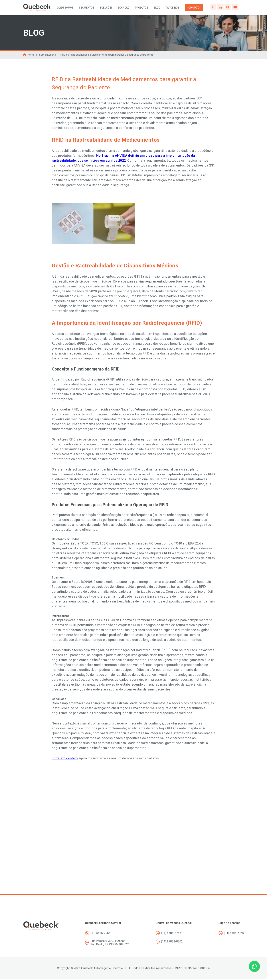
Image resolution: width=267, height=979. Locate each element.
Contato (194, 7)
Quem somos (65, 7)
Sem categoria (47, 54)
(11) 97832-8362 (172, 941)
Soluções (106, 7)
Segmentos (86, 7)
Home (31, 54)
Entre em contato (65, 758)
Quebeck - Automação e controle (37, 7)
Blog (157, 7)
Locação (124, 7)
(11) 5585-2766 (100, 933)
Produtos (141, 7)
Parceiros (172, 7)
